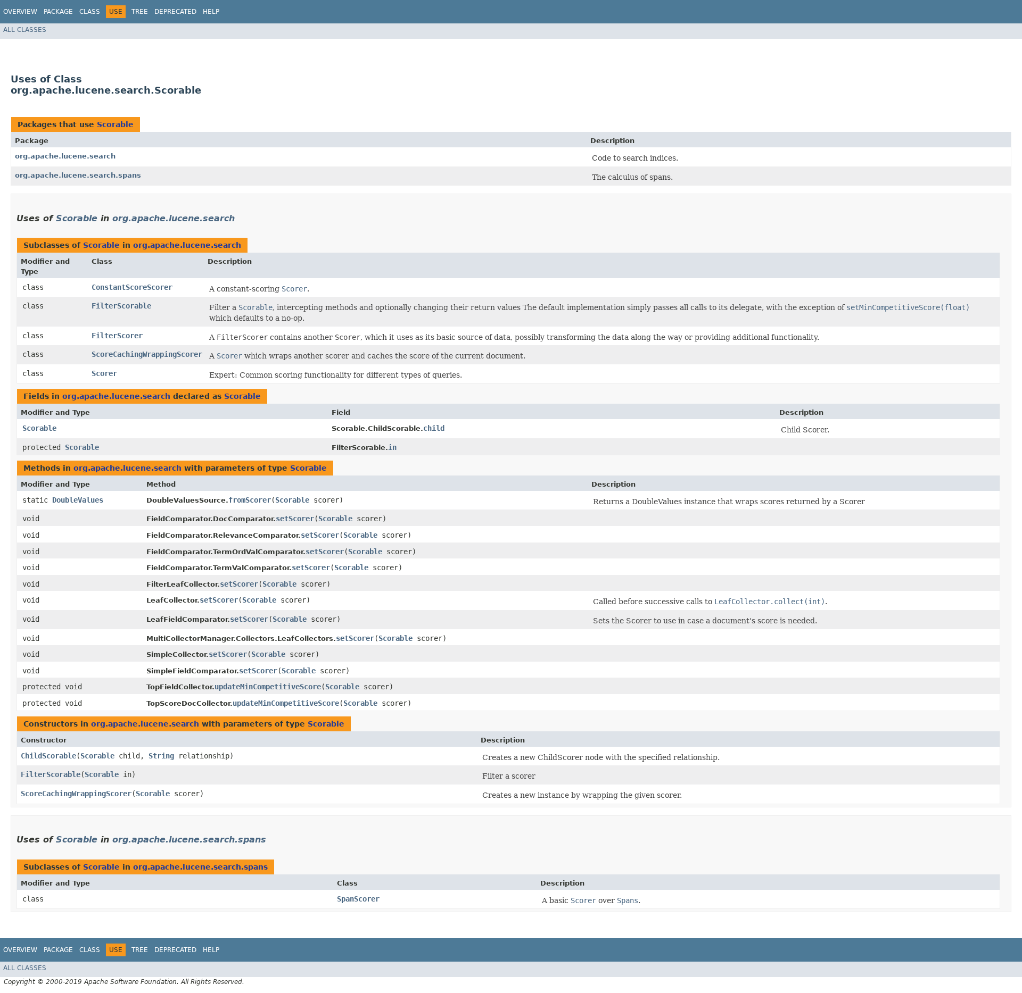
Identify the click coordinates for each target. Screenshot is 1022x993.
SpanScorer (358, 899)
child (433, 428)
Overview (20, 11)
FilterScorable (121, 306)
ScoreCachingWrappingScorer (147, 354)
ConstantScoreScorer (132, 287)
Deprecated (175, 11)
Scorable (115, 124)
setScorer (295, 518)
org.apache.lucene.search (65, 156)
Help (211, 11)
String (161, 756)
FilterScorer (117, 335)
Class (89, 11)
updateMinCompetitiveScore (268, 686)
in (392, 447)
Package (58, 11)
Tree (139, 11)
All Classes (24, 30)
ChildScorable (48, 756)
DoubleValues (77, 500)
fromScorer (249, 500)
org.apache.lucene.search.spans (78, 175)
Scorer (104, 373)
